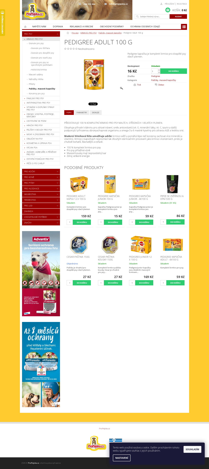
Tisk (139, 84)
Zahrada (28, 211)
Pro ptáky (29, 182)
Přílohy (32, 84)
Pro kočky (29, 171)
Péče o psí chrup (36, 163)
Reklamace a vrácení (81, 26)
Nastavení (121, 457)
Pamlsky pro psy (35, 98)
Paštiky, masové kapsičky (42, 88)
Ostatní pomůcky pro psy (40, 159)
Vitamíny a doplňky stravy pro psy (40, 108)
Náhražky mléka (36, 79)
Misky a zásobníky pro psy (40, 134)
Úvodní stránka (25, 26)
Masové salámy (36, 74)
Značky (28, 222)
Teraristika (30, 200)
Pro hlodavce (31, 188)
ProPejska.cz (104, 428)
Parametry (82, 112)
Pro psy (28, 34)
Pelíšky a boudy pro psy (39, 129)
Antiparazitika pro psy (38, 102)
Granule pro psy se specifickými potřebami (41, 63)
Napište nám (39, 26)
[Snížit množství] (159, 72)
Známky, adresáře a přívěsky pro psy (41, 153)
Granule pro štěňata (40, 48)
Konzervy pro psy (37, 93)
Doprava (58, 26)
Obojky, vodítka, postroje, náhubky (40, 115)
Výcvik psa (32, 147)
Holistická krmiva (39, 69)
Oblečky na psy (35, 138)
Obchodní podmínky (112, 26)
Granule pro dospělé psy (42, 52)
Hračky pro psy (35, 125)
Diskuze (95, 112)
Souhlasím (192, 449)
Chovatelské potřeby (35, 217)
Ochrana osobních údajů (145, 26)
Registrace (182, 4)
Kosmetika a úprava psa (39, 143)
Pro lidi (28, 205)
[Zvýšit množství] (159, 70)
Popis (69, 112)
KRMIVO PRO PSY (35, 39)
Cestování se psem (36, 121)
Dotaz (161, 84)
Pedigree (155, 76)
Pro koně (29, 177)
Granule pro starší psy (41, 57)
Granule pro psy (36, 43)
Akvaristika (30, 194)
